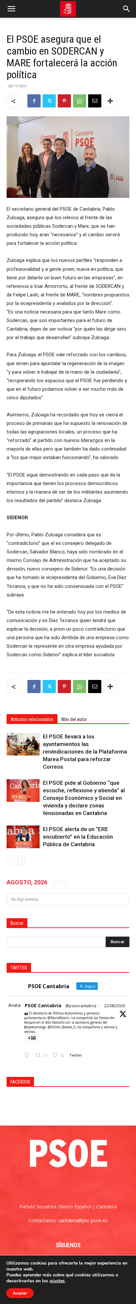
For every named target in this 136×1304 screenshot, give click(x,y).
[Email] (94, 100)
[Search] (127, 9)
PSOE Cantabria (43, 1005)
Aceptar (20, 1293)
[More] (110, 100)
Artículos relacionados (32, 719)
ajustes (57, 1281)
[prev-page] (11, 861)
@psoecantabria (80, 1006)
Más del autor (74, 719)
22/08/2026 (114, 1006)
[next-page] (21, 861)
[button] (11, 9)
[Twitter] (49, 100)
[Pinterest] (64, 100)
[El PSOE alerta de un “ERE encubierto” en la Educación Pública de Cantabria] (23, 837)
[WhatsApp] (79, 100)
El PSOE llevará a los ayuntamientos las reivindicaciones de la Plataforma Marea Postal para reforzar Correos (85, 751)
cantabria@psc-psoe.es (83, 1220)
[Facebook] (34, 100)
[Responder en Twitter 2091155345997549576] (28, 1055)
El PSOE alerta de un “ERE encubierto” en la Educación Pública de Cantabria (78, 837)
